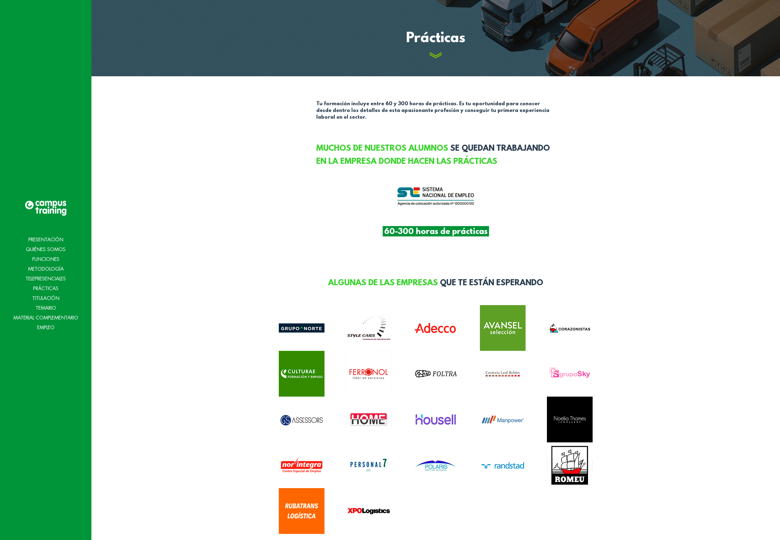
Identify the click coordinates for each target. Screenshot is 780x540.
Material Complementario (45, 317)
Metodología (46, 269)
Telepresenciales (46, 278)
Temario (46, 308)
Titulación (45, 298)
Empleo (46, 327)
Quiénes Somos (46, 249)
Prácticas (45, 288)
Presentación (45, 239)
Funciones (45, 259)
